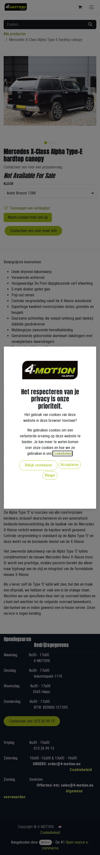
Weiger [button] (50, 475)
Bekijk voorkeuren (38, 465)
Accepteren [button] (70, 464)
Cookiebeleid (62, 453)
